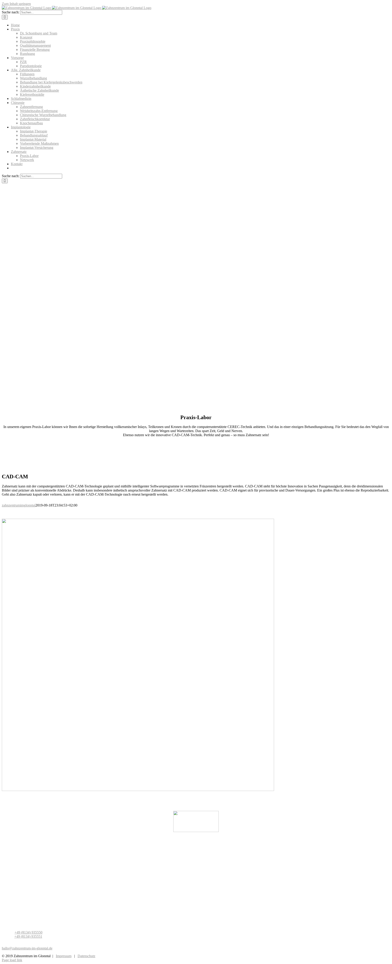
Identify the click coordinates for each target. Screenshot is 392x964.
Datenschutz (86, 956)
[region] (196, 296)
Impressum (63, 956)
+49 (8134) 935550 (28, 932)
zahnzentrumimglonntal (18, 505)
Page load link (12, 960)
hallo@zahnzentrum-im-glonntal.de (27, 948)
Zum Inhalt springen (16, 4)
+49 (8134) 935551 (28, 936)
